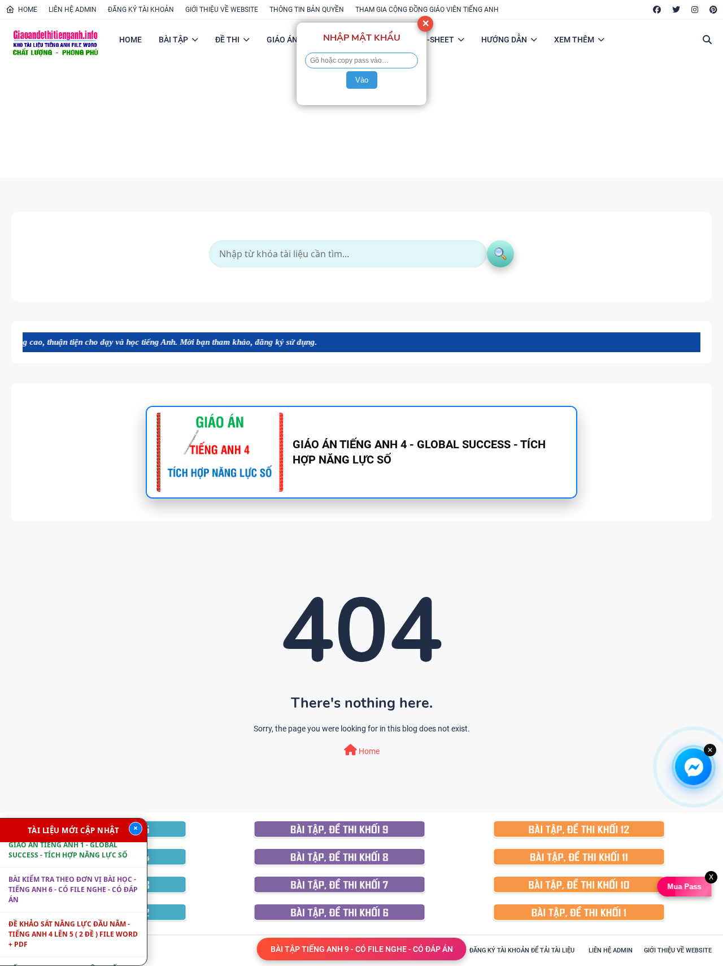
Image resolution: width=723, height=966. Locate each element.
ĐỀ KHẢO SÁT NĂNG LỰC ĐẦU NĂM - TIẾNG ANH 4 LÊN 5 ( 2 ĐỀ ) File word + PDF (73, 922)
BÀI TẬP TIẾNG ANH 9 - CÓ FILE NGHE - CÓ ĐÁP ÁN (362, 949)
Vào (361, 80)
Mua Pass (685, 886)
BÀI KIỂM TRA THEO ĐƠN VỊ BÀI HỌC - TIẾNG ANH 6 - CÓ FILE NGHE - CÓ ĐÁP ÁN (73, 878)
